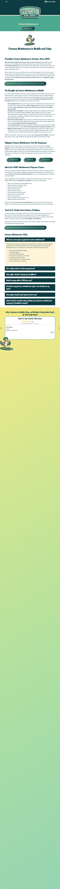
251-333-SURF (51, 2)
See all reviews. (35, 323)
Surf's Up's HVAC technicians (29, 151)
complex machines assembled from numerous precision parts (25, 170)
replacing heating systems (18, 93)
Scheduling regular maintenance (31, 111)
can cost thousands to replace (42, 128)
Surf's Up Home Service (47, 72)
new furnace (25, 128)
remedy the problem (48, 204)
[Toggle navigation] (6, 2)
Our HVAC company (9, 213)
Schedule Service (28, 28)
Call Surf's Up (30, 159)
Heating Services (46, 159)
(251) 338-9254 (12, 83)
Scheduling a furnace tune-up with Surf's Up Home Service (18, 221)
